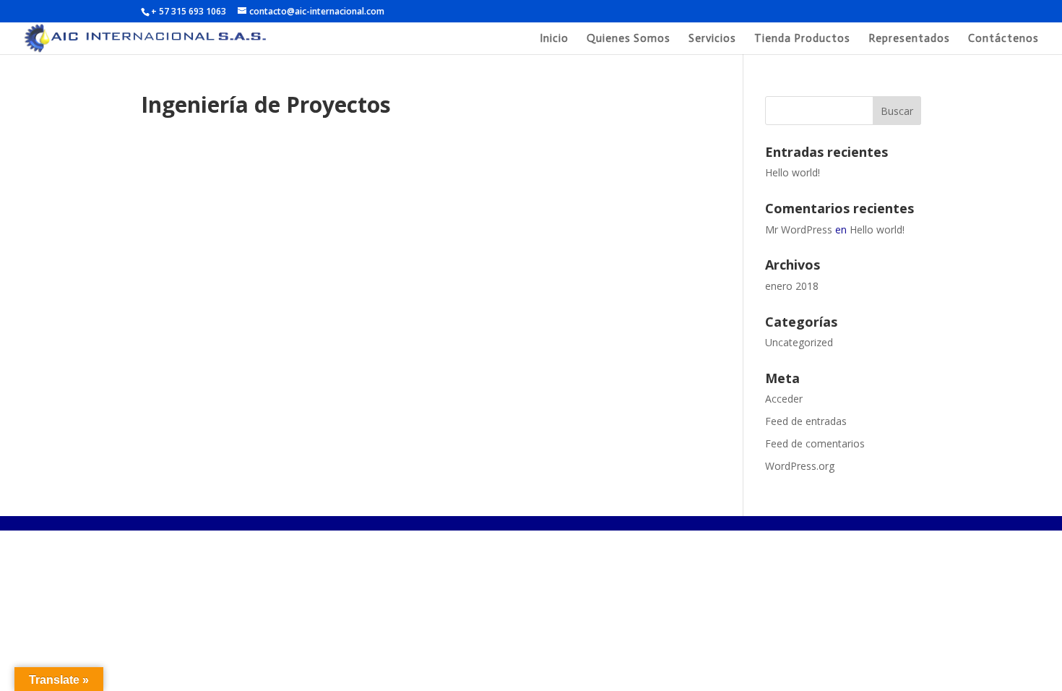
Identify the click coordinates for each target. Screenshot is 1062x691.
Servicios (712, 39)
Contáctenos (1003, 39)
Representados (909, 39)
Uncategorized (799, 342)
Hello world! (792, 172)
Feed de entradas (806, 421)
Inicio (554, 39)
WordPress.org (799, 466)
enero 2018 (792, 286)
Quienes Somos (628, 39)
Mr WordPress (798, 229)
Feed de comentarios (815, 443)
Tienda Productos (802, 39)
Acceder (784, 398)
